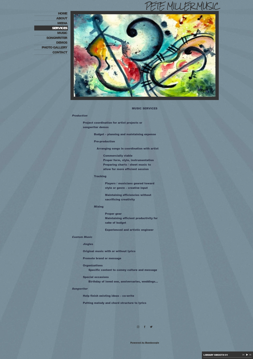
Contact (59, 52)
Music (62, 33)
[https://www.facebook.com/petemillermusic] (144, 327)
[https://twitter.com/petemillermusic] (151, 327)
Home (62, 13)
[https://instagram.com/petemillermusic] (138, 327)
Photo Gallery (54, 47)
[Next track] (250, 355)
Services (59, 28)
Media (62, 23)
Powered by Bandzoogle (144, 342)
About (61, 18)
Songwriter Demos (56, 40)
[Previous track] (243, 355)
